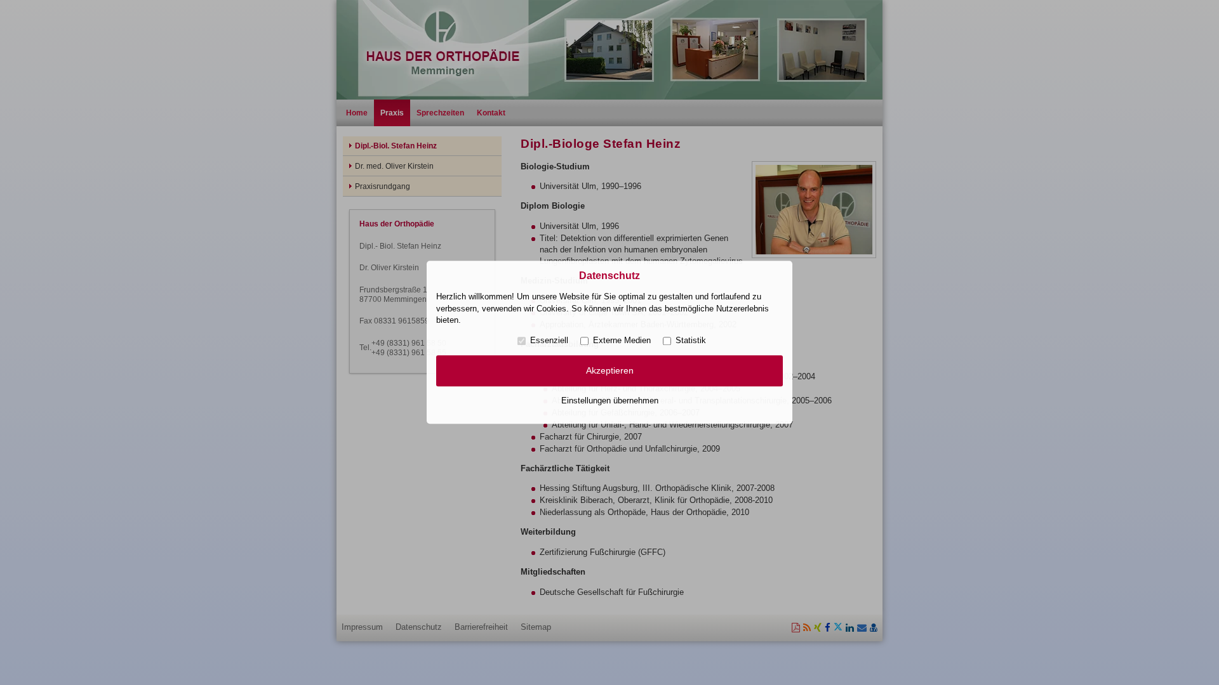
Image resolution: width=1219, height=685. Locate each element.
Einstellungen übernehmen (609, 400)
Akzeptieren (610, 370)
